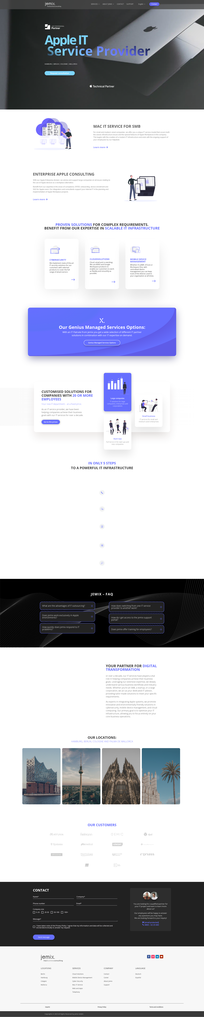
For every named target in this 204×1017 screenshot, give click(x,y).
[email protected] (37, 799)
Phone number (39, 903)
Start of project (119, 542)
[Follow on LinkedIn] (157, 956)
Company (80, 897)
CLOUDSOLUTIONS (99, 259)
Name (36, 897)
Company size (38, 909)
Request (52, 489)
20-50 (47, 912)
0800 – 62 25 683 (151, 925)
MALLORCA (73, 64)
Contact (154, 4)
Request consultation (59, 73)
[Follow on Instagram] (153, 956)
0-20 (38, 912)
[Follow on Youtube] (161, 956)
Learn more (99, 147)
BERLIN (56, 64)
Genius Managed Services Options (102, 343)
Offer (51, 522)
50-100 (56, 912)
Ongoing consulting (59, 560)
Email (78, 903)
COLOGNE (64, 64)
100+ (66, 912)
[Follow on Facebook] (148, 956)
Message (37, 919)
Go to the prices (50, 422)
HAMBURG (48, 64)
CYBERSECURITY (58, 259)
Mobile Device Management (138, 260)
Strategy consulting (121, 507)
